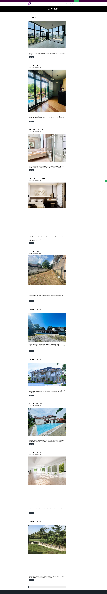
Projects (73, 3)
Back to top (77, 591)
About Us (63, 3)
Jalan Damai (34, 66)
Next (65, 35)
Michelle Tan (32, 19)
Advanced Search (68, 3)
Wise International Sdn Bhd (73, 591)
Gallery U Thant (36, 130)
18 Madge (33, 17)
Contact (77, 3)
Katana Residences (37, 179)
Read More (31, 57)
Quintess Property (64, 591)
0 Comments (40, 19)
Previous (28, 35)
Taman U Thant (35, 309)
